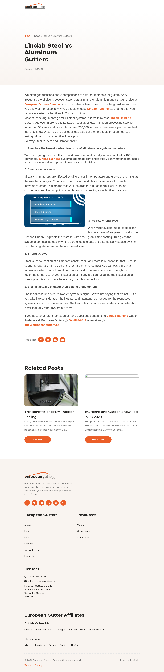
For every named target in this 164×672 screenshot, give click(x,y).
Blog (27, 35)
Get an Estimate (33, 549)
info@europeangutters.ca (41, 324)
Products (29, 556)
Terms (27, 665)
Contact (28, 543)
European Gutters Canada (42, 104)
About (27, 525)
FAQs (26, 537)
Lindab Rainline (98, 108)
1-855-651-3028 (37, 576)
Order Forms (83, 531)
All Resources (84, 537)
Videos (80, 525)
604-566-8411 (77, 320)
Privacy (38, 665)
